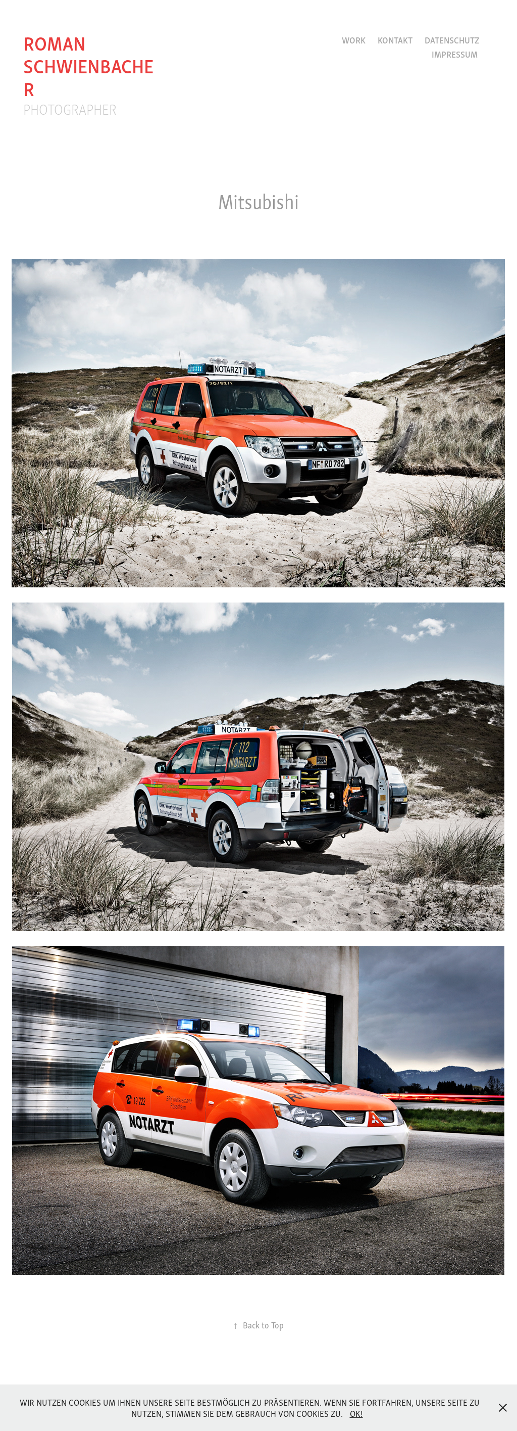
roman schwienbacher (88, 64)
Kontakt (395, 39)
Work (354, 39)
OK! (356, 1413)
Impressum (455, 54)
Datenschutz (452, 39)
